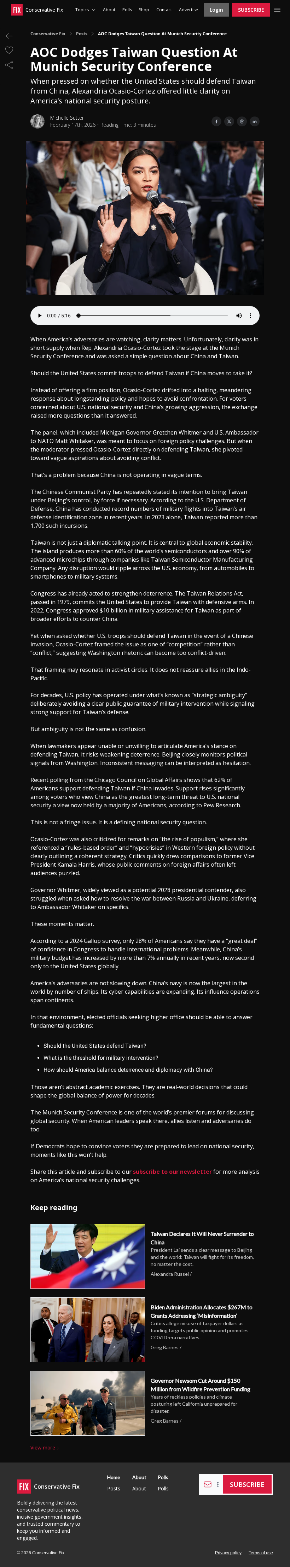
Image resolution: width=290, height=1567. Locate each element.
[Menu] (277, 9)
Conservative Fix (47, 34)
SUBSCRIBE (251, 9)
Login (216, 9)
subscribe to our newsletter (172, 1172)
